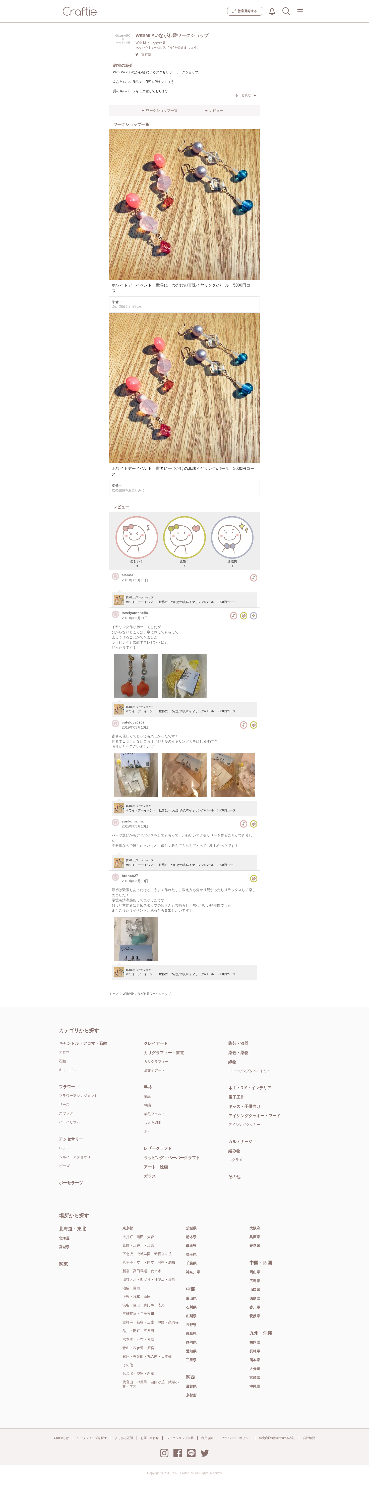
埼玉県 (191, 1254)
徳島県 (255, 1298)
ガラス (150, 1176)
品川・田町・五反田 (138, 1331)
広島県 (255, 1281)
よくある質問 (124, 1438)
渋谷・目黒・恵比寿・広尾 (143, 1305)
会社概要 (309, 1438)
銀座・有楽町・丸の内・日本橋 (147, 1356)
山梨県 (191, 1316)
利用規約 (207, 1438)
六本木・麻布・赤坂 (138, 1339)
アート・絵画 (156, 1167)
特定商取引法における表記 (277, 1438)
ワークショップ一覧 (161, 110)
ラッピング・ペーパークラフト (172, 1157)
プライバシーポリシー (236, 1438)
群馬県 (191, 1246)
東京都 (127, 1228)
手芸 (148, 1087)
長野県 (191, 1325)
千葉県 (191, 1263)
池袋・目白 (131, 1288)
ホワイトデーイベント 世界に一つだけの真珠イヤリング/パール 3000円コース (181, 601)
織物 (232, 1062)
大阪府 (255, 1228)
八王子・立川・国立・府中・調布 (148, 1262)
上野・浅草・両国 (136, 1297)
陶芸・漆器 (238, 1043)
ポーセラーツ (71, 1183)
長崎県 (255, 1351)
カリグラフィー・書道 (164, 1052)
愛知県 (191, 1351)
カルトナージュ (242, 1141)
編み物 (234, 1151)
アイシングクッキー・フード (254, 1116)
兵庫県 (255, 1237)
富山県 (191, 1298)
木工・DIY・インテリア (249, 1088)
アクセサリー (71, 1139)
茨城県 (191, 1228)
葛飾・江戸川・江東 (138, 1245)
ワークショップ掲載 (180, 1438)
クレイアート (156, 1043)
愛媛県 (255, 1316)
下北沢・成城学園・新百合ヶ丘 (147, 1254)
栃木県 (191, 1237)
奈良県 (255, 1246)
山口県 (255, 1290)
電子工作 (236, 1097)
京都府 (191, 1395)
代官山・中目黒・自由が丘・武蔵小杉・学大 (150, 1384)
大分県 (255, 1369)
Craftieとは (61, 1438)
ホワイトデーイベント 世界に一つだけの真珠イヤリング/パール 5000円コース (181, 711)
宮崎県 (255, 1377)
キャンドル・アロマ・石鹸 (83, 1043)
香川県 (255, 1307)
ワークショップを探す (92, 1438)
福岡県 (255, 1342)
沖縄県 (255, 1386)
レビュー (216, 110)
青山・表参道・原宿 (138, 1348)
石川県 (191, 1307)
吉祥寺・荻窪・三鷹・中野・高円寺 (150, 1322)
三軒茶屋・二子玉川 (138, 1314)
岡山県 (255, 1272)
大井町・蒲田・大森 (138, 1237)
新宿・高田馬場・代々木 (141, 1271)
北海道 (64, 1238)
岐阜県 (191, 1334)
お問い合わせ (150, 1438)
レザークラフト (158, 1148)
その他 (234, 1177)
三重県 (191, 1360)
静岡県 (191, 1342)
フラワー (67, 1087)
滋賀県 (191, 1386)
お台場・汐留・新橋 (138, 1373)
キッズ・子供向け (244, 1106)
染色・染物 (238, 1052)
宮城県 (64, 1247)
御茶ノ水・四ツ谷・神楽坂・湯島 (148, 1280)
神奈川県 (193, 1272)
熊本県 (255, 1360)
